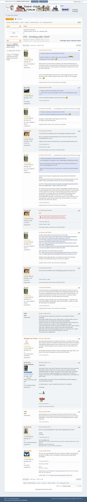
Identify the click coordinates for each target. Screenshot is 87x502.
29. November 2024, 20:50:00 (45, 210)
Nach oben (25, 479)
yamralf (28, 131)
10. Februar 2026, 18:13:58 (44, 450)
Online (25, 26)
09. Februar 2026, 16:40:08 (44, 411)
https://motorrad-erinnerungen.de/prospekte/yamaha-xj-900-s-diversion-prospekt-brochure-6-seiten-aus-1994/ (59, 246)
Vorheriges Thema (65, 40)
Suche (8, 26)
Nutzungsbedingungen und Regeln (68, 498)
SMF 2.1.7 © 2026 (8, 498)
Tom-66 (34, 31)
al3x (26, 50)
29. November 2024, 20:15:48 (45, 130)
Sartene (28, 362)
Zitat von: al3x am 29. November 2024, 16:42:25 (52, 90)
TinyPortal (53, 498)
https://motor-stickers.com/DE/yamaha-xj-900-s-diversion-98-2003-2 (60, 252)
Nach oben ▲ (80, 498)
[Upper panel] (80, 22)
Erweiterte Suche (14, 36)
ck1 (38, 31)
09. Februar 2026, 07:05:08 (44, 338)
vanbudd (41, 31)
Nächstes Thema (76, 40)
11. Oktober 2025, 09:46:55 (45, 287)
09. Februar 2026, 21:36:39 (44, 427)
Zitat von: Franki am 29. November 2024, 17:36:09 (52, 112)
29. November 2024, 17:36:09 (45, 87)
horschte (28, 451)
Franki (27, 87)
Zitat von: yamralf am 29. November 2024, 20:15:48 (53, 158)
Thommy (28, 427)
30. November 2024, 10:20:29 (45, 267)
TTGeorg (26, 31)
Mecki (30, 31)
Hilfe (58, 498)
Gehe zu (58, 486)
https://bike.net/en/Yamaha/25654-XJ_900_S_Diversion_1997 (60, 254)
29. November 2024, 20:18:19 (45, 155)
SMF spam (38, 489)
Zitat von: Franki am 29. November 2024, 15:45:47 (52, 53)
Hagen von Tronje (31, 338)
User (8, 40)
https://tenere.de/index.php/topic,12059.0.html (61, 475)
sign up (13, 47)
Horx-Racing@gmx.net (44, 440)
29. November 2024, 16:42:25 (45, 50)
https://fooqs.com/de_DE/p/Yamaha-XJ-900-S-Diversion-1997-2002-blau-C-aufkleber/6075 (58, 243)
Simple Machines (15, 498)
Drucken (78, 45)
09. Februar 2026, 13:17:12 (44, 362)
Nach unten (26, 45)
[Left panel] (78, 22)
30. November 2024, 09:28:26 (45, 232)
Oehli (45, 31)
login (8, 47)
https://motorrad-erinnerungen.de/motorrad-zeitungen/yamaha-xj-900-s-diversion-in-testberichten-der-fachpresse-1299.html (58, 237)
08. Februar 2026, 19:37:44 (44, 313)
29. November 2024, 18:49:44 (45, 108)
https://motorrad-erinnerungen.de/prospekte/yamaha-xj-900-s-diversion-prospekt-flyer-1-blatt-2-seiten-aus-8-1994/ (58, 184)
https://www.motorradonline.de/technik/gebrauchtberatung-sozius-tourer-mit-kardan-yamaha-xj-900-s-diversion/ (58, 240)
